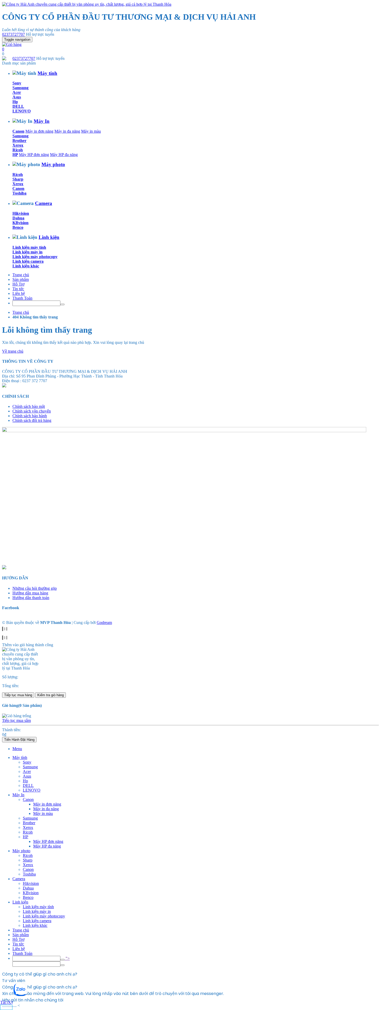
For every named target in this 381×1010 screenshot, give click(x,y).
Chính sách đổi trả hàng (31, 420)
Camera (43, 203)
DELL (18, 106)
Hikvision (20, 213)
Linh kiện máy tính (29, 247)
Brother (19, 140)
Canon (18, 131)
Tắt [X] (6, 1002)
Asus (16, 97)
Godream (104, 622)
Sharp (17, 179)
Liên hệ (18, 293)
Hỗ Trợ (18, 284)
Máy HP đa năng (64, 154)
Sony (16, 83)
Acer (16, 92)
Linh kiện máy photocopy (35, 256)
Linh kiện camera (28, 261)
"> (67, 958)
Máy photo (53, 164)
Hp (15, 101)
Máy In (42, 121)
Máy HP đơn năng (34, 154)
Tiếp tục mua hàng (18, 695)
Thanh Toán (22, 298)
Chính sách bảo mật (28, 406)
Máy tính (47, 73)
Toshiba (19, 193)
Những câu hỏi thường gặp (34, 588)
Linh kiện (49, 237)
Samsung (20, 88)
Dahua (18, 218)
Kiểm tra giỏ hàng (50, 695)
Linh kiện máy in (27, 252)
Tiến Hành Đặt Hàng (19, 740)
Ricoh (17, 150)
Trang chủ (20, 275)
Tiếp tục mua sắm (16, 720)
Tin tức (18, 289)
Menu (17, 748)
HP (15, 154)
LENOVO (21, 111)
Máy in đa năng (67, 131)
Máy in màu (91, 131)
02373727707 (13, 34)
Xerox (17, 145)
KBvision (20, 223)
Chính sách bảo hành (29, 416)
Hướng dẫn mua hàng (30, 593)
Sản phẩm (20, 279)
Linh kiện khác (25, 266)
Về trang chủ (12, 351)
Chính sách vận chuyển (31, 411)
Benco (17, 227)
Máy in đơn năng (39, 131)
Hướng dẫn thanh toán (30, 597)
